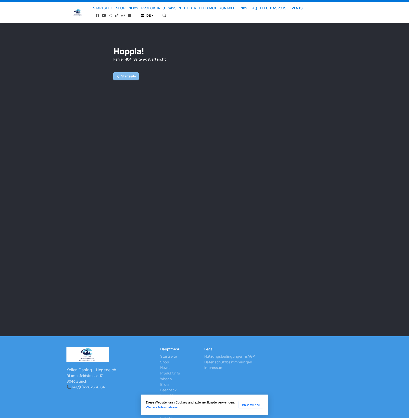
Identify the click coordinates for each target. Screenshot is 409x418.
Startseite (128, 76)
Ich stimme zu (251, 405)
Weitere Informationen (162, 407)
